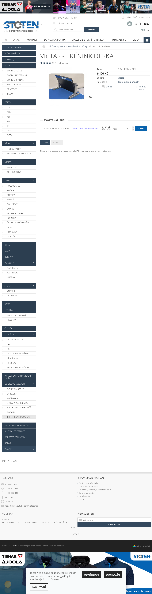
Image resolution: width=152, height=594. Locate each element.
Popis (45, 142)
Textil (7, 180)
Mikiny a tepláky (16, 213)
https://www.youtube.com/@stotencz (21, 505)
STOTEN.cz (9, 497)
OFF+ (9, 135)
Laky (9, 344)
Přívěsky (11, 362)
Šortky (11, 195)
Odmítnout (91, 574)
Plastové (12, 167)
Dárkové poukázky (14, 437)
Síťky (7, 304)
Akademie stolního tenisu (88, 39)
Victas (121, 77)
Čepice (10, 227)
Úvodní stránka (5, 39)
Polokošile (13, 185)
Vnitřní (11, 291)
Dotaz (109, 86)
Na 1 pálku (13, 272)
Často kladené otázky (88, 483)
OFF (9, 130)
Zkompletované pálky (19, 153)
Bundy (10, 208)
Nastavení (39, 587)
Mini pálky (12, 358)
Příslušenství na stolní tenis (17, 376)
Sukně (10, 199)
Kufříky (11, 277)
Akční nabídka (12, 53)
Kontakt (32, 39)
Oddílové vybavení (14, 383)
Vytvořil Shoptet (143, 546)
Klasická (11, 319)
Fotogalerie (118, 39)
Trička (10, 190)
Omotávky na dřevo (18, 353)
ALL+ (9, 121)
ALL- (9, 112)
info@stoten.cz (11, 484)
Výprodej (9, 59)
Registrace (144, 17)
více (73, 527)
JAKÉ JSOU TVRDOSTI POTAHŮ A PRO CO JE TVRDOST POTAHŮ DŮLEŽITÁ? (34, 522)
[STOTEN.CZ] (25, 26)
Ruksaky (8, 256)
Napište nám (84, 496)
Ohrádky (11, 393)
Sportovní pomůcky (18, 367)
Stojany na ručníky (17, 402)
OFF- (9, 125)
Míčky (7, 162)
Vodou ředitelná (16, 315)
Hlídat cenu (142, 88)
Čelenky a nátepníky (18, 222)
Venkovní (12, 295)
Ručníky (11, 218)
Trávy (10, 93)
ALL (8, 116)
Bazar (7, 443)
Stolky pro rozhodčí (19, 407)
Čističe (8, 328)
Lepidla (8, 310)
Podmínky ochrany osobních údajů (95, 489)
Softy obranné (15, 79)
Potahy (8, 65)
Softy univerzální (17, 75)
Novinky (7, 513)
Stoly (7, 285)
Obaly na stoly (15, 389)
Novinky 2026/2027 (14, 47)
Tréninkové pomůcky (18, 416)
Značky (8, 449)
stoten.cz (9, 501)
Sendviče (12, 89)
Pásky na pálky (15, 339)
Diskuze (57, 142)
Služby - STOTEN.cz (14, 431)
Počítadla (12, 398)
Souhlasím (113, 574)
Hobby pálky (14, 148)
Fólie (10, 349)
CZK (143, 30)
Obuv (7, 244)
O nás (16, 39)
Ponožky (12, 231)
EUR (148, 30)
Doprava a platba (54, 39)
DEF (9, 107)
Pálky (7, 143)
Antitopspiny (14, 84)
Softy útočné (14, 70)
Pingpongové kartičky (16, 425)
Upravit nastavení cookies (53, 545)
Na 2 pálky (12, 268)
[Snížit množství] (133, 129)
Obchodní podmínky (88, 486)
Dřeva (7, 102)
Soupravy (12, 204)
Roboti (11, 412)
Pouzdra (9, 262)
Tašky (7, 250)
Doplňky (11, 236)
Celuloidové (14, 172)
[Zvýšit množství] (133, 127)
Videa (136, 39)
